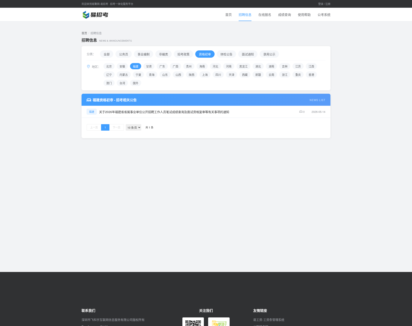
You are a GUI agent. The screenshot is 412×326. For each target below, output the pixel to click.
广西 (175, 66)
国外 (135, 83)
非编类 (163, 54)
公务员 (123, 54)
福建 (135, 66)
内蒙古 (124, 74)
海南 (202, 66)
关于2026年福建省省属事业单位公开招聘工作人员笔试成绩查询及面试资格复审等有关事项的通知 (164, 112)
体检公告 (226, 54)
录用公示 (269, 54)
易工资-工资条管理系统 (268, 319)
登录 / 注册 (324, 4)
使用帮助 (304, 14)
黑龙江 (243, 66)
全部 (107, 54)
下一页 (116, 127)
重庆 (298, 74)
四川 (218, 74)
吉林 (285, 66)
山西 (178, 74)
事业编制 (144, 54)
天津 (231, 74)
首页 (228, 14)
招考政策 (183, 54)
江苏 (298, 66)
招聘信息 (245, 14)
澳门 (109, 83)
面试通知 (248, 54)
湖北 (258, 66)
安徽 (122, 66)
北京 (109, 66)
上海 (205, 74)
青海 (151, 74)
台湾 (122, 83)
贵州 (189, 66)
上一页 (94, 127)
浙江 (285, 74)
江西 (311, 66)
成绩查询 (284, 14)
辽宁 (109, 74)
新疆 (258, 74)
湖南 (271, 66)
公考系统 (324, 14)
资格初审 (205, 54)
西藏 (245, 74)
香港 (311, 74)
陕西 (191, 74)
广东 (162, 66)
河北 (215, 66)
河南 (229, 66)
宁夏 (138, 74)
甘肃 (149, 66)
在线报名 (264, 14)
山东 (165, 74)
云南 (271, 74)
